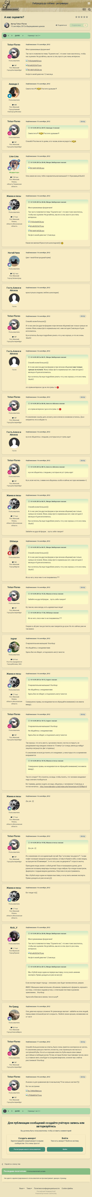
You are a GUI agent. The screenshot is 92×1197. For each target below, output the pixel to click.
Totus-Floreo (21, 24)
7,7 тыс (15, 217)
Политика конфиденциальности (47, 1188)
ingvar (14, 638)
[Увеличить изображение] (33, 61)
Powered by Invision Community (46, 1193)
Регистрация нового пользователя (27, 1149)
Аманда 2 (14, 84)
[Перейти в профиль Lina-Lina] (14, 164)
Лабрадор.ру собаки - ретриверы (50, 3)
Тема (29, 1188)
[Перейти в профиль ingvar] (14, 647)
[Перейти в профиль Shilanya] (14, 549)
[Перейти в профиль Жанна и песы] (14, 204)
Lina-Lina (13, 156)
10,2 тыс (15, 273)
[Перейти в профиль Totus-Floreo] (6, 25)
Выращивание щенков (36, 26)
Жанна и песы (14, 196)
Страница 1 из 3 (33, 35)
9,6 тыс (15, 1027)
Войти (65, 1149)
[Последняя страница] (23, 35)
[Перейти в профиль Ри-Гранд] (14, 1015)
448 (15, 105)
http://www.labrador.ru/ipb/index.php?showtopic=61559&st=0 (63, 787)
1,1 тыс (15, 948)
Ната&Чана (14, 252)
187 (15, 65)
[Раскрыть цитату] (29, 128)
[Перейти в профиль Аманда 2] (14, 92)
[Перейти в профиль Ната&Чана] (14, 261)
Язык (21, 1188)
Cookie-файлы (67, 1188)
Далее (17, 35)
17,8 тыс (15, 177)
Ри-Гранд (13, 1006)
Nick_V (13, 927)
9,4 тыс (15, 659)
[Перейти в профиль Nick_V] (14, 936)
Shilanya (14, 541)
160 (15, 562)
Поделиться (62, 25)
